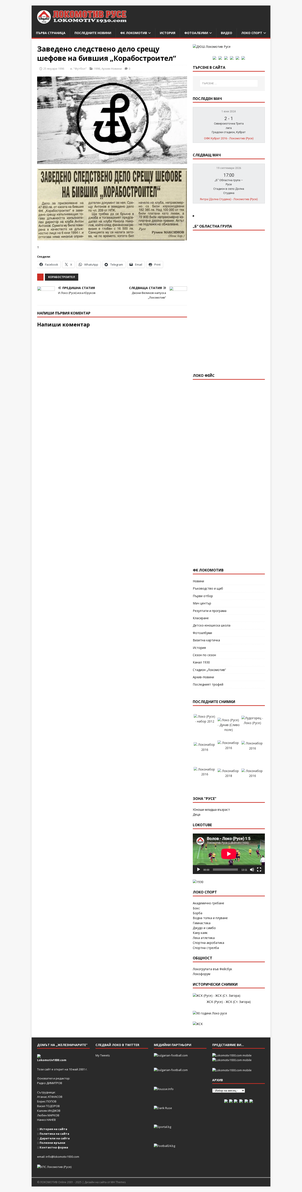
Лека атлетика (204, 938)
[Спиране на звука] (252, 869)
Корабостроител (61, 277)
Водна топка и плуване (210, 918)
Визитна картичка (206, 640)
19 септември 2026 (228, 168)
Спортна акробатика (208, 943)
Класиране (201, 618)
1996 (97, 69)
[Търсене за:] (228, 83)
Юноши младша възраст (211, 809)
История (167, 33)
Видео (226, 33)
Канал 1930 (201, 662)
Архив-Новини (111, 69)
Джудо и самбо (204, 928)
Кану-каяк (200, 933)
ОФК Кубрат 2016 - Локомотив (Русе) (229, 138)
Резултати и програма (209, 611)
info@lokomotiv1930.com (62, 1157)
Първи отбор (203, 596)
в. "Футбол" (78, 69)
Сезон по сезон (204, 655)
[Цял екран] (259, 869)
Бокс (196, 908)
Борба (197, 913)
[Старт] (198, 869)
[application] (229, 854)
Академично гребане (208, 903)
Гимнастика (201, 923)
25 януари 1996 (53, 69)
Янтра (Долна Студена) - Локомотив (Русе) (229, 199)
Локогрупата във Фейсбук (212, 969)
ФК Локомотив (133, 33)
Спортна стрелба (206, 948)
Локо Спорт (251, 33)
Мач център (202, 603)
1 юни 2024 (229, 111)
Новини (198, 581)
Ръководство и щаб (208, 588)
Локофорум (201, 974)
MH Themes (118, 1182)
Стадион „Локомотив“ (209, 670)
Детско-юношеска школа (211, 625)
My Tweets (103, 1055)
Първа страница (50, 33)
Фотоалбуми (196, 33)
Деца (196, 814)
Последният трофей (208, 684)
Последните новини (93, 33)
